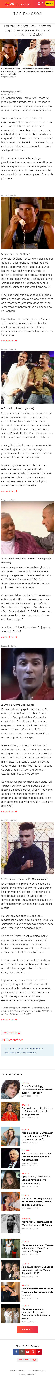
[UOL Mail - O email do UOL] (38, 3)
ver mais (25, 1329)
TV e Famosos (27, 14)
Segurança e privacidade (27, 1375)
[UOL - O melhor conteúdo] (9, 4)
